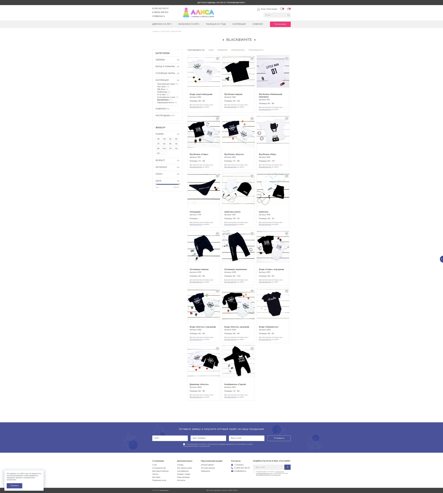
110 (170, 148)
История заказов (208, 468)
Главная (155, 31)
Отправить (279, 438)
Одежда (160, 60)
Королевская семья (167, 84)
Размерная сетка (159, 480)
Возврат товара (183, 474)
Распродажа (280, 24)
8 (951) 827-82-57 (160, 8)
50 (170, 139)
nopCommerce (164, 490)
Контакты (181, 480)
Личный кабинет (207, 465)
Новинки (258, 24)
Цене (211, 50)
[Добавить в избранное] (217, 59)
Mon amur (163, 86)
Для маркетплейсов (160, 471)
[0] (288, 9)
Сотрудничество (159, 468)
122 (158, 153)
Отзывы (180, 465)
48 (164, 139)
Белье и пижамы (165, 66)
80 (164, 144)
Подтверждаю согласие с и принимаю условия (272, 473)
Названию (222, 50)
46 (158, 139)
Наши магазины (183, 477)
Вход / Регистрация (269, 9)
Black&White (164, 100)
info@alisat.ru (158, 16)
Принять (14, 486)
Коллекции (165, 31)
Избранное (205, 471)
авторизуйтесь (196, 107)
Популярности (255, 50)
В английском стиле (167, 97)
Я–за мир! (163, 94)
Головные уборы (165, 73)
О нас (154, 465)
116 (176, 148)
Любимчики (163, 92)
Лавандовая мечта (167, 102)
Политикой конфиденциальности (221, 444)
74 (158, 144)
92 (176, 144)
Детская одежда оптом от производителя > (221, 2)
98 (158, 148)
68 (176, 139)
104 (164, 148)
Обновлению (238, 50)
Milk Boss (162, 89)
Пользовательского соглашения (196, 446)
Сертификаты (183, 471)
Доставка (156, 477)
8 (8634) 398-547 (160, 12)
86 (170, 144)
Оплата (155, 474)
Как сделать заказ (184, 468)
